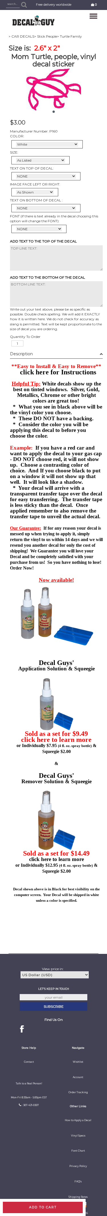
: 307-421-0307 (30, 1105)
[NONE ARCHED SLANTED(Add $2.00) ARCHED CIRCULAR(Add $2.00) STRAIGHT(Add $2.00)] (45, 176)
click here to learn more (56, 739)
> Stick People (45, 36)
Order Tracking (78, 1092)
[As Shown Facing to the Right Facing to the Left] (34, 192)
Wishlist (78, 1061)
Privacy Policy (78, 1166)
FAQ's (78, 1181)
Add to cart (43, 1207)
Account (78, 1077)
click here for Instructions (58, 372)
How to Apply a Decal (78, 1120)
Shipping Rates (78, 1196)
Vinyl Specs (78, 1135)
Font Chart (78, 1150)
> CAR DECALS (21, 36)
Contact (29, 1061)
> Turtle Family (69, 36)
